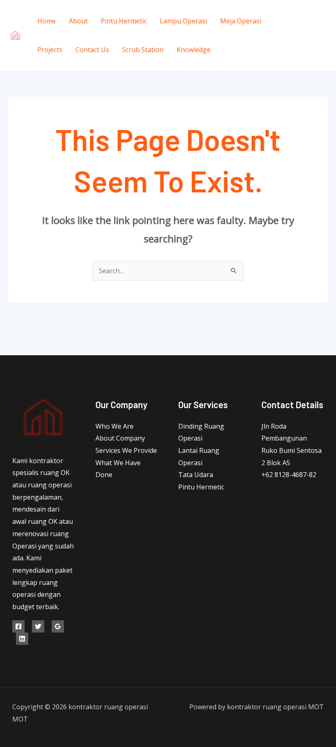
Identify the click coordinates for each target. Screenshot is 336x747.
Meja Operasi (240, 20)
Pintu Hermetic (124, 20)
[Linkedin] (22, 639)
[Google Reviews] (58, 626)
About (78, 20)
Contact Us (92, 49)
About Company (120, 438)
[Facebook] (304, 24)
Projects (49, 49)
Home (46, 20)
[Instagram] (310, 48)
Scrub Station (142, 49)
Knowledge (194, 49)
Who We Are (114, 426)
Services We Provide (126, 450)
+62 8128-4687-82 (288, 474)
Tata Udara (195, 474)
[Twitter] (310, 35)
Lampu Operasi (183, 20)
